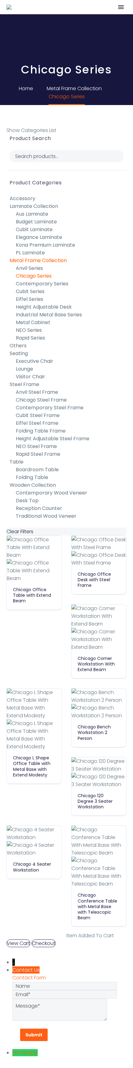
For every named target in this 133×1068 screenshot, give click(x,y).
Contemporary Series (42, 283)
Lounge (24, 368)
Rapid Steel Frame (38, 454)
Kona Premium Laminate (45, 244)
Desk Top (27, 500)
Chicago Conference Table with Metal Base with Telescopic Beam (97, 906)
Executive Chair (34, 361)
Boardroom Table (37, 469)
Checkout (43, 943)
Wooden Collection (33, 485)
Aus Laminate (32, 214)
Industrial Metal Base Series (49, 314)
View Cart (18, 943)
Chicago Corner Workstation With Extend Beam (96, 664)
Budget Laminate (36, 221)
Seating (19, 353)
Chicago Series (34, 275)
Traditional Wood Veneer (46, 516)
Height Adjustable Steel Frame (52, 438)
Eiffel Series (29, 299)
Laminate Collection (34, 206)
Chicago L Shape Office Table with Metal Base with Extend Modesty (31, 766)
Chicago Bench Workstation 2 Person (94, 732)
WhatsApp (25, 1052)
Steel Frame (24, 384)
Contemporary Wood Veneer (51, 492)
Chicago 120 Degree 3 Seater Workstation (95, 801)
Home (63, 16)
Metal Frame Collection (38, 260)
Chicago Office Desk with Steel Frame (94, 579)
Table (17, 461)
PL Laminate (30, 252)
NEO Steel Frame (36, 446)
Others (18, 345)
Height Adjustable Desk (44, 306)
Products (93, 16)
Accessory (22, 198)
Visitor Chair (30, 376)
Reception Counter (39, 508)
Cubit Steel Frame (38, 415)
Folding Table (32, 477)
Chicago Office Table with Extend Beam (32, 595)
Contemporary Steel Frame (50, 407)
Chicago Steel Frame (41, 399)
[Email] (64, 994)
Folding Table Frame (41, 430)
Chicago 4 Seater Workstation (32, 867)
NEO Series (29, 330)
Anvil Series (29, 268)
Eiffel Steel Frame (37, 423)
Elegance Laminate (39, 237)
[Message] (59, 1009)
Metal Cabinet (33, 322)
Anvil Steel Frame (37, 392)
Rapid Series (30, 337)
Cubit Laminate (34, 229)
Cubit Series (30, 291)
